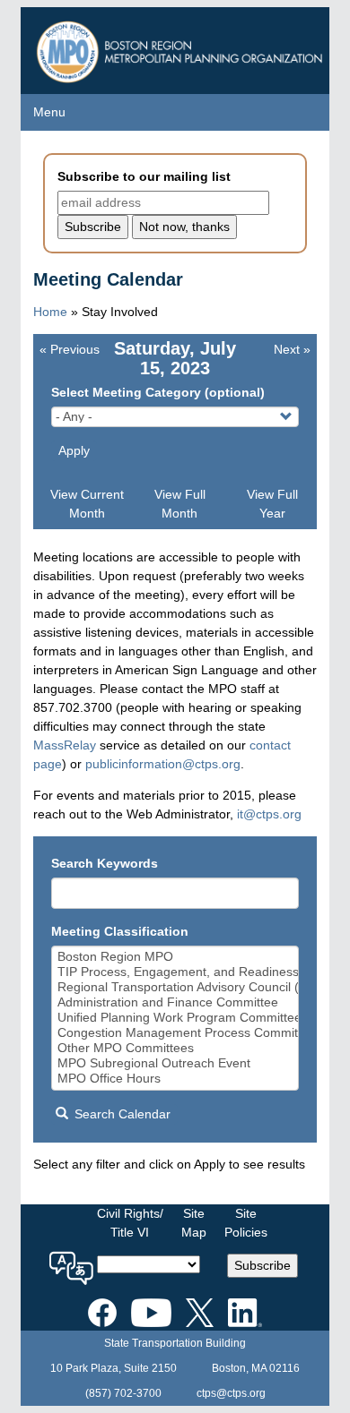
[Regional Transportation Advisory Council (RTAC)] (175, 987)
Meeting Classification (119, 931)
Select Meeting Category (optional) (158, 392)
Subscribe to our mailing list (144, 176)
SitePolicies (245, 1222)
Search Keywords (104, 863)
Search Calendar (121, 1114)
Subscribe (262, 1265)
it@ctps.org (269, 814)
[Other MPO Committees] (175, 1048)
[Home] (182, 47)
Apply (74, 450)
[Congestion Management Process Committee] (175, 1032)
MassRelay (64, 745)
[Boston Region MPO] (175, 956)
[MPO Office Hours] (175, 1078)
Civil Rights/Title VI (130, 1222)
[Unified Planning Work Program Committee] (175, 1017)
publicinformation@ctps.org (163, 764)
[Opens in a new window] (102, 1309)
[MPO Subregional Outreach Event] (175, 1063)
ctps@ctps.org (231, 1393)
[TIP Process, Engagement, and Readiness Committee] (175, 972)
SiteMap (193, 1222)
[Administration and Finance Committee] (175, 1002)
